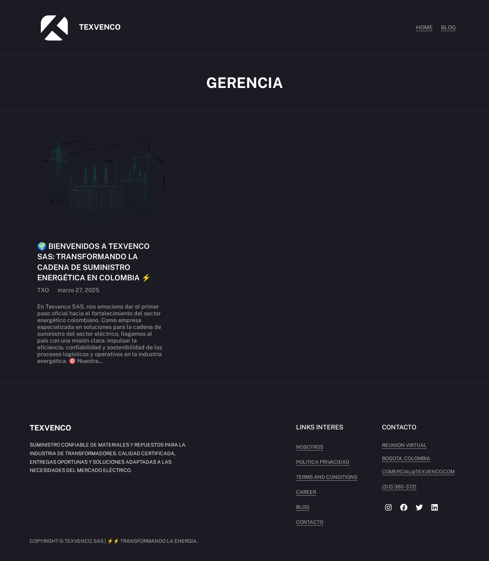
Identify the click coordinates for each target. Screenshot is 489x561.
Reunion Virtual (404, 445)
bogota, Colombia (406, 458)
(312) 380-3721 (399, 486)
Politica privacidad (322, 462)
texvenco (100, 27)
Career (306, 492)
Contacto (309, 522)
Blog (302, 507)
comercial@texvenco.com (418, 471)
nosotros (309, 447)
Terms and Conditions (326, 477)
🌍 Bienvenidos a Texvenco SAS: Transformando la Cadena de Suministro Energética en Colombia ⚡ (94, 262)
